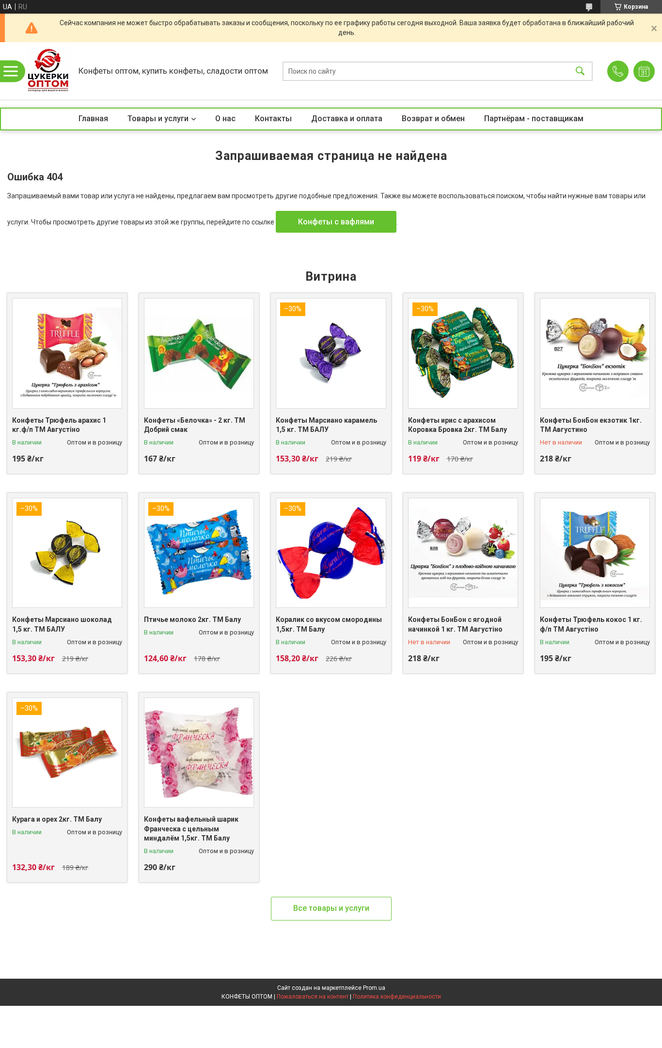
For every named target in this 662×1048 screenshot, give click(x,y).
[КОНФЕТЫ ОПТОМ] (49, 71)
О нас (225, 118)
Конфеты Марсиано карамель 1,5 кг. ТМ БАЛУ (326, 425)
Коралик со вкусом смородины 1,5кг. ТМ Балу (329, 624)
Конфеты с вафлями (336, 221)
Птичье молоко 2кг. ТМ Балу (192, 619)
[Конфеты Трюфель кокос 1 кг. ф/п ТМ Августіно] (595, 553)
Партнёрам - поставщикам (533, 118)
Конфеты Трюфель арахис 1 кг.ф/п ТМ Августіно (59, 425)
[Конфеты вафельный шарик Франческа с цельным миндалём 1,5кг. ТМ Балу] (199, 753)
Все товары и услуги (331, 908)
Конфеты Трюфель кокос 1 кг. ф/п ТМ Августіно (591, 624)
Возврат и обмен (433, 118)
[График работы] (644, 71)
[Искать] (580, 71)
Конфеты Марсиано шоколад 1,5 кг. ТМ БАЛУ (62, 624)
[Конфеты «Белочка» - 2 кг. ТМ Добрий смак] (199, 353)
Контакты (273, 118)
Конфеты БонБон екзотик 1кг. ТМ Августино (591, 425)
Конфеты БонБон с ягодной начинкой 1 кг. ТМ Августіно (455, 624)
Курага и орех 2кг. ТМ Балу (57, 819)
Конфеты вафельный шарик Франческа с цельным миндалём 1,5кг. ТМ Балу (191, 828)
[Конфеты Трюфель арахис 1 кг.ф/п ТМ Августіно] (67, 353)
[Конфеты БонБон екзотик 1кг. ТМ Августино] (595, 353)
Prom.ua (374, 987)
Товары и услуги (158, 118)
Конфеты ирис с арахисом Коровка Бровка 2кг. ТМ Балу (457, 425)
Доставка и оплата (346, 118)
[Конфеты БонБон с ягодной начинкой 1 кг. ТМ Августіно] (463, 553)
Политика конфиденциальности (397, 996)
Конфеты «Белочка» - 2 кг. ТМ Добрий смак (194, 425)
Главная (93, 118)
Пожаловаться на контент (312, 996)
